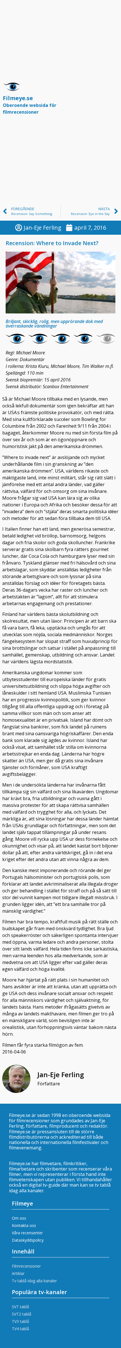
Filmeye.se (29, 104)
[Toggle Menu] (110, 101)
